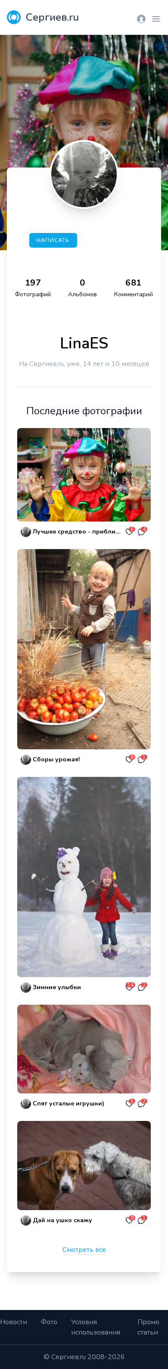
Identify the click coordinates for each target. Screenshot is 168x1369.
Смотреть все (84, 1249)
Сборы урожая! (56, 759)
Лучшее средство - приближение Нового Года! (78, 532)
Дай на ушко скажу (62, 1220)
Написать (53, 240)
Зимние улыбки (57, 987)
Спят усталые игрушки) (68, 1103)
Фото (49, 1322)
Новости (13, 1322)
